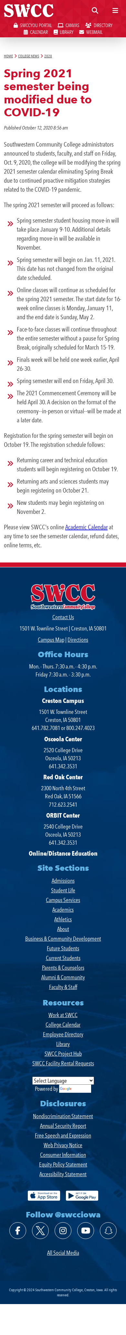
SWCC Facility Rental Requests (63, 1063)
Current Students (63, 958)
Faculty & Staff (63, 987)
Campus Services (63, 900)
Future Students (63, 948)
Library (63, 1044)
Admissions (63, 880)
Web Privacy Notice (63, 1145)
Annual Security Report (63, 1125)
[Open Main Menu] (115, 10)
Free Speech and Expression (63, 1135)
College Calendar (63, 1024)
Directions (78, 639)
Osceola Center (63, 739)
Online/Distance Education (63, 853)
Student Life (63, 890)
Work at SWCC (63, 1015)
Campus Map (51, 639)
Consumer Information (63, 1154)
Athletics (63, 919)
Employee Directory (63, 1034)
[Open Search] (95, 10)
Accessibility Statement (63, 1174)
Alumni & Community (63, 977)
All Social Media (63, 1252)
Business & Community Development (63, 938)
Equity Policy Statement (63, 1164)
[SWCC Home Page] (28, 13)
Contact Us (63, 617)
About (63, 929)
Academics (63, 909)
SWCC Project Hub (63, 1053)
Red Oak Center (63, 777)
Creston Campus (63, 701)
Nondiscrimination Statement (63, 1116)
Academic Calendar (86, 527)
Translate (81, 1088)
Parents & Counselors (63, 967)
